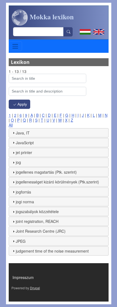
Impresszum (23, 277)
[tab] (59, 132)
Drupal (35, 287)
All (11, 125)
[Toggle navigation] (15, 46)
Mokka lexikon (51, 17)
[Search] (68, 31)
